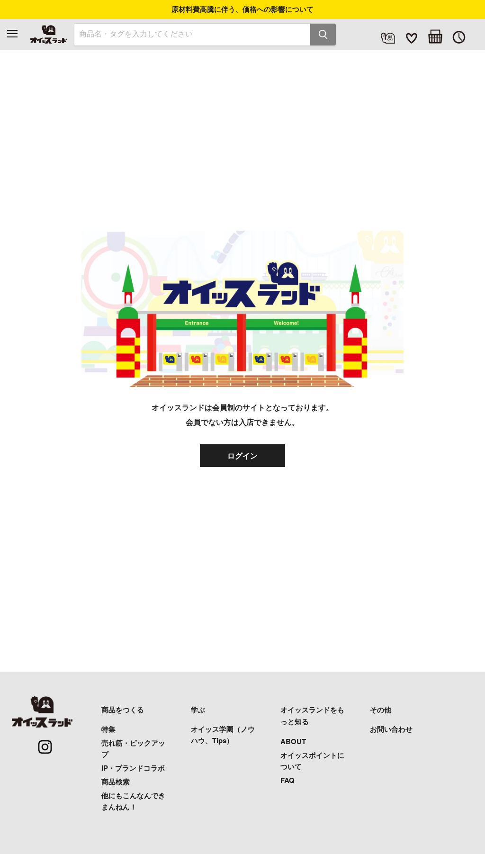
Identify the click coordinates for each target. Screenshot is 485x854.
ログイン (242, 455)
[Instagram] (39, 741)
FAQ (287, 780)
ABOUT (293, 741)
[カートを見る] (435, 36)
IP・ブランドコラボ (133, 768)
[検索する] (323, 34)
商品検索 (115, 781)
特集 (108, 729)
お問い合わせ (391, 729)
